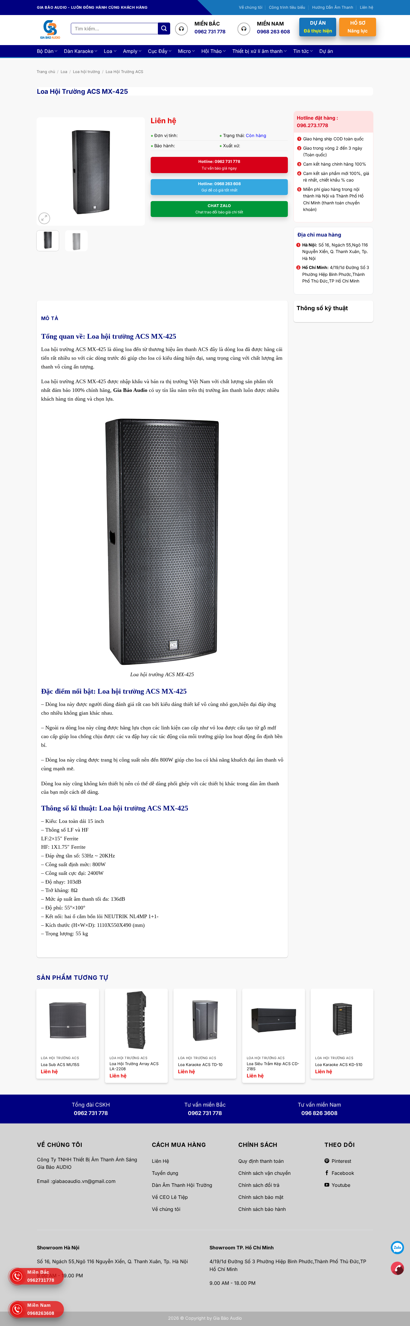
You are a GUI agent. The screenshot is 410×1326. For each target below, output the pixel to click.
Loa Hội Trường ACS (124, 71)
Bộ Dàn (45, 51)
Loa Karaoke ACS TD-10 (200, 1064)
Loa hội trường (86, 71)
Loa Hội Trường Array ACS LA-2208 (134, 1066)
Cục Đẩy (157, 51)
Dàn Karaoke (78, 51)
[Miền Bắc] (397, 1268)
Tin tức (301, 51)
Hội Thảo (211, 51)
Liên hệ (366, 7)
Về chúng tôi (250, 7)
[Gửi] (164, 28)
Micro (184, 51)
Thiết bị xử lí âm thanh (257, 51)
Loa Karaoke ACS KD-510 (338, 1064)
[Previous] (46, 171)
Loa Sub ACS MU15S (60, 1064)
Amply (130, 51)
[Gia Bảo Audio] (50, 30)
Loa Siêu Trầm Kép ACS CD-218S (273, 1066)
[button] (44, 218)
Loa (108, 51)
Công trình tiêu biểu (287, 7)
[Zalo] (397, 1247)
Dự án (326, 51)
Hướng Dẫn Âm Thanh (332, 7)
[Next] (135, 171)
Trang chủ (46, 71)
